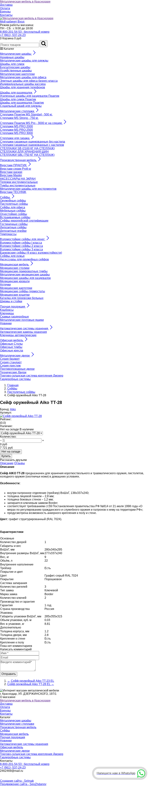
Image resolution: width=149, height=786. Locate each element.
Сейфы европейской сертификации (24, 220)
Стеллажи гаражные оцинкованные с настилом (32, 144)
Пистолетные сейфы (14, 203)
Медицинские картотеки (16, 288)
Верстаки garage (11, 172)
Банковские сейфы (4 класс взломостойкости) (31, 252)
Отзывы (19, 463)
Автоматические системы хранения (24, 744)
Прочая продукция (12, 737)
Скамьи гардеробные (14, 316)
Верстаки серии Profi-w (15, 168)
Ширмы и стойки (11, 301)
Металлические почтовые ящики (22, 319)
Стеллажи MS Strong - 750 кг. (19, 117)
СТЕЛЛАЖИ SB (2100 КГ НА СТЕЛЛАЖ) (27, 148)
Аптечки (5, 284)
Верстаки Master (11, 175)
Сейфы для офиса (12, 207)
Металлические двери (15, 750)
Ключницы (7, 313)
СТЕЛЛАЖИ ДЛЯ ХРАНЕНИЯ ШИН (24, 151)
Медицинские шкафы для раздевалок (25, 278)
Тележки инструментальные (19, 182)
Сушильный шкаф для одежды (21, 105)
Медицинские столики (14, 268)
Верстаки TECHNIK (13, 192)
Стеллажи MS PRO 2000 (16, 126)
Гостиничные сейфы (14, 224)
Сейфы (5, 730)
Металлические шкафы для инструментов (28, 188)
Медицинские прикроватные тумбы (24, 271)
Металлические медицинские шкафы (25, 274)
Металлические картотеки (17, 74)
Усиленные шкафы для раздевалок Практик (29, 95)
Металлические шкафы (15, 720)
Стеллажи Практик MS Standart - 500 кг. (26, 114)
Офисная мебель (11, 747)
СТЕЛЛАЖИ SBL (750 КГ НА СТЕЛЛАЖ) (27, 154)
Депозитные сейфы (13, 227)
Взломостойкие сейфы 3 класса (21, 249)
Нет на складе (10, 451)
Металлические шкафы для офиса (23, 77)
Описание (6, 463)
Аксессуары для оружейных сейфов (24, 259)
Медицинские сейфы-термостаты (22, 291)
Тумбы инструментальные (17, 185)
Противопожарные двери (17, 368)
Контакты (6, 15)
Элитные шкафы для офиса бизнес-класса (29, 80)
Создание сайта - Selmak (17, 780)
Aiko (13, 409)
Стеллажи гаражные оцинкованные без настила (32, 141)
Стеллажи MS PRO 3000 (16, 133)
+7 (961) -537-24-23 (13, 35)
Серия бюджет (10, 358)
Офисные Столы (11, 343)
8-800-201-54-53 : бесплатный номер (24, 31)
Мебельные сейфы (13, 210)
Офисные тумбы (11, 347)
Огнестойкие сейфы (13, 214)
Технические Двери (13, 372)
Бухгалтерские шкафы (15, 67)
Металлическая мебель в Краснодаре (25, 1)
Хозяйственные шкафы (16, 70)
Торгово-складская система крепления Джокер (31, 375)
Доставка (6, 4)
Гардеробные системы (15, 379)
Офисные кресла (11, 350)
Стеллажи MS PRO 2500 (16, 129)
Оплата (5, 8)
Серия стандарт (11, 362)
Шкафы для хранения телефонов (22, 87)
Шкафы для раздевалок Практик (22, 102)
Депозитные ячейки (13, 230)
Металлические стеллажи (17, 723)
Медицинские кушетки (15, 294)
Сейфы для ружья (12, 256)
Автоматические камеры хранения (23, 331)
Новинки (6, 323)
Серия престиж (10, 365)
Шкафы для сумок (12, 64)
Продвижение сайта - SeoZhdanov (23, 784)
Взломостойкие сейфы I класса (21, 242)
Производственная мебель (18, 727)
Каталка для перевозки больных (21, 298)
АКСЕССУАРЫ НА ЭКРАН (18, 178)
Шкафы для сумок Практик (18, 99)
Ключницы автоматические (18, 335)
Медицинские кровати (15, 281)
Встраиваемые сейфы (15, 217)
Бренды (5, 11)
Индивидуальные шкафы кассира (23, 84)
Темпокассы (8, 234)
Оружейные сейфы (13, 200)
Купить (6, 456)
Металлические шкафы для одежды (24, 60)
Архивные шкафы (12, 57)
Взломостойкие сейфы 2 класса (21, 245)
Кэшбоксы (7, 309)
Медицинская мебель (14, 734)
